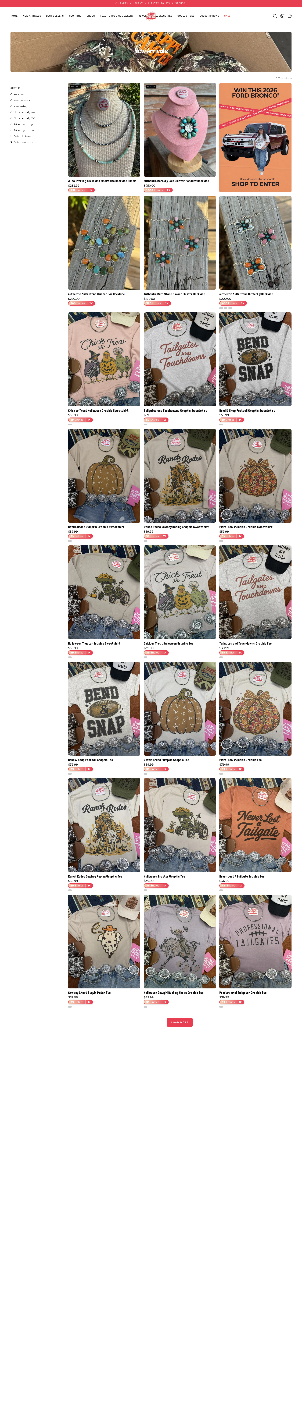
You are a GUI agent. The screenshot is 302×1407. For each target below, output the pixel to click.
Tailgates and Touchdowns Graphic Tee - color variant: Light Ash (221, 657)
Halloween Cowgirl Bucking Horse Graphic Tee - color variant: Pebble (145, 1007)
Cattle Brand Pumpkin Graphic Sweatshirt (96, 527)
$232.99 (80, 188)
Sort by (15, 88)
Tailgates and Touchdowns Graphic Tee (245, 643)
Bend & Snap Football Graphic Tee (90, 760)
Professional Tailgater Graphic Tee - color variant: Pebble (221, 1007)
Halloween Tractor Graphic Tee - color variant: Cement (145, 890)
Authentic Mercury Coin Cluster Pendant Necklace (176, 181)
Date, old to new (24, 136)
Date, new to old (24, 142)
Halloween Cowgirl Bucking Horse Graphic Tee (173, 992)
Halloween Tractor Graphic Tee (164, 876)
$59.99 (79, 417)
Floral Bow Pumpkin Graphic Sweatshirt (245, 527)
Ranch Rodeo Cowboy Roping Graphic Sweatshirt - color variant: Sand (145, 541)
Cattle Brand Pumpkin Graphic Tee (166, 760)
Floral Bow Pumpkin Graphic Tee (240, 760)
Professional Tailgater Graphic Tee (243, 992)
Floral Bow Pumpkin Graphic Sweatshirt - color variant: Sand (221, 541)
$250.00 (80, 301)
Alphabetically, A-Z (24, 112)
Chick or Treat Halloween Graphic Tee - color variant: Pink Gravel (145, 657)
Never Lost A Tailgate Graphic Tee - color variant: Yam (221, 890)
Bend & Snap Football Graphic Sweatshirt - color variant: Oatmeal (221, 424)
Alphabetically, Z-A (24, 118)
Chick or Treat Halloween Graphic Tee (168, 643)
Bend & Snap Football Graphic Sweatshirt (247, 410)
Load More (179, 1022)
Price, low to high (24, 124)
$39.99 (155, 650)
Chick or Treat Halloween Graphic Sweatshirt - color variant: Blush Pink (70, 424)
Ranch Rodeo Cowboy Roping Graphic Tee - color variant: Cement (70, 890)
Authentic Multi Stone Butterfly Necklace (246, 294)
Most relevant (22, 100)
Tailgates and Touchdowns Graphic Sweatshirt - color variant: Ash (145, 424)
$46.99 (230, 883)
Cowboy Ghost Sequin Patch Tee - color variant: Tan (70, 1007)
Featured (19, 94)
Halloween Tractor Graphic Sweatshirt (94, 643)
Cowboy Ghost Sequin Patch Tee (89, 992)
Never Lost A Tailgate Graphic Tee (241, 876)
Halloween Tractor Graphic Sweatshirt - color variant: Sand (70, 657)
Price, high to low (24, 130)
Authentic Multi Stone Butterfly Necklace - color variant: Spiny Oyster (225, 308)
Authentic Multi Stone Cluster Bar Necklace (96, 294)
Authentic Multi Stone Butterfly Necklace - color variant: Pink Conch (230, 308)
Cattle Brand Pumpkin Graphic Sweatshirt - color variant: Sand (70, 541)
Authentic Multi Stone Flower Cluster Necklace (174, 294)
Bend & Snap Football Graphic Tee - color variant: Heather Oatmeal (70, 774)
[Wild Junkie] (151, 16)
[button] (90, 16)
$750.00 (157, 188)
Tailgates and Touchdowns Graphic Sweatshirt (175, 410)
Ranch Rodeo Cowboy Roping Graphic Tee (95, 876)
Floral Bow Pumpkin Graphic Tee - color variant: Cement (221, 774)
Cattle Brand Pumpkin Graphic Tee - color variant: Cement (145, 774)
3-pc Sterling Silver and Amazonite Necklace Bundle (102, 181)
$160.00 (156, 301)
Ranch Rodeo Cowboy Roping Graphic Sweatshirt (176, 527)
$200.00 (231, 301)
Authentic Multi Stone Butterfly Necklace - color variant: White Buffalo (221, 308)
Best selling (20, 106)
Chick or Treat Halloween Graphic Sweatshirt (98, 410)
